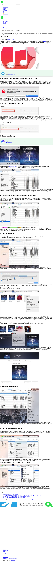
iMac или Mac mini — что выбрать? (10, 494)
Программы (5, 550)
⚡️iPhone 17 (5, 14)
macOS (4, 11)
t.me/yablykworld (11, 74)
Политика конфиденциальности (10, 558)
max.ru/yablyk (9, 142)
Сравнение (5, 10)
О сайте (4, 553)
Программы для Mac (36, 499)
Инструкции (5, 7)
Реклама (4, 554)
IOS (3, 12)
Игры (4, 551)
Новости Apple (28, 499)
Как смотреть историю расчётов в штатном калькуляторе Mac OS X (17, 496)
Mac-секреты (12, 499)
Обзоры (4, 8)
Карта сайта (5, 557)
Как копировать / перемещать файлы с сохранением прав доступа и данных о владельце (22, 495)
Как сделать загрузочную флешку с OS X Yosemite (14, 497)
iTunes (44, 41)
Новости (4, 9)
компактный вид (12, 166)
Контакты (5, 555)
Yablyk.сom (12, 560)
